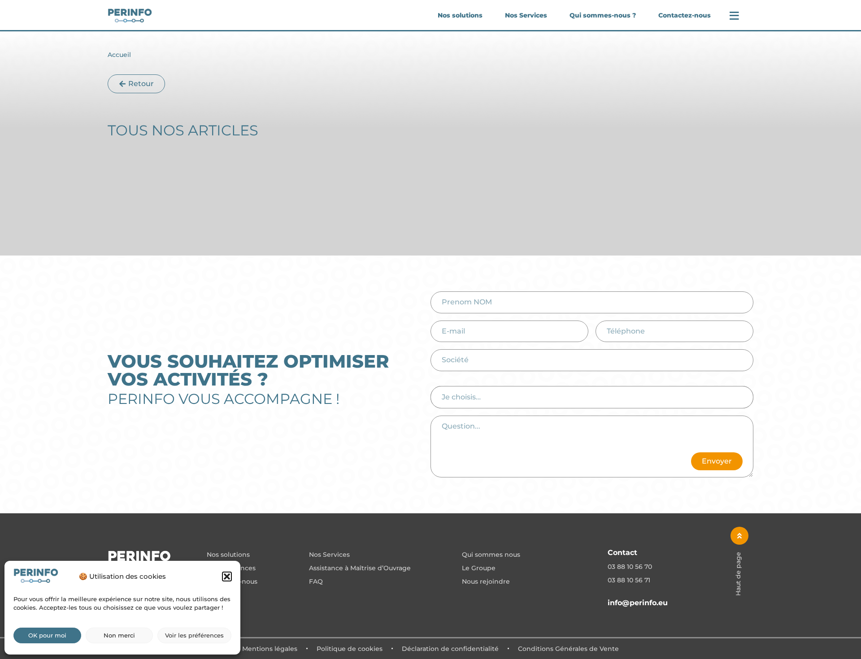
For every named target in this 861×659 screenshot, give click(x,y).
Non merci (119, 635)
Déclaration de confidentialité (450, 649)
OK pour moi (47, 635)
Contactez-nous (684, 15)
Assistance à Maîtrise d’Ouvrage (360, 568)
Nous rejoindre (486, 581)
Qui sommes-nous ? (603, 15)
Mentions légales (269, 649)
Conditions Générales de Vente (568, 649)
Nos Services (526, 15)
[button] (226, 576)
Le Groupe (479, 568)
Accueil (119, 55)
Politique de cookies (350, 649)
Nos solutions (460, 15)
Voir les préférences (194, 635)
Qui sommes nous (491, 555)
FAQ (316, 581)
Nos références (231, 568)
